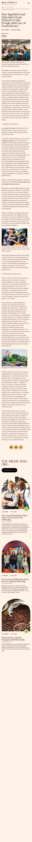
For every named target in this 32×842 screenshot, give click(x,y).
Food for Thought (9, 7)
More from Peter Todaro (4, 36)
